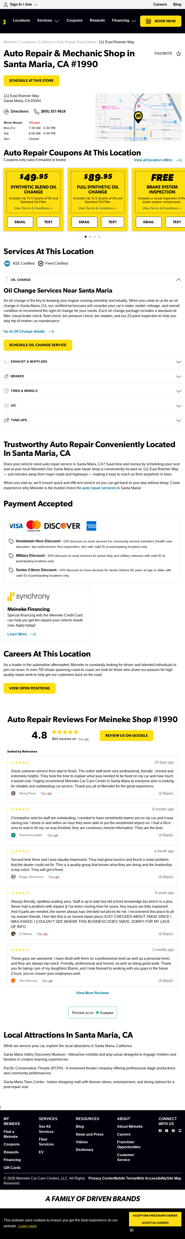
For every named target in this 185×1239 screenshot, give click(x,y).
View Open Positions (29, 688)
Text (48, 222)
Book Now (165, 21)
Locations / (29, 42)
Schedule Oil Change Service (38, 345)
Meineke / (12, 42)
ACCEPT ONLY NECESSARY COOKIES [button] (155, 1215)
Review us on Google (126, 735)
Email (20, 222)
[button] (132, 1230)
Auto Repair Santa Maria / (78, 42)
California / (47, 42)
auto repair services (99, 488)
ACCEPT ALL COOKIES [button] (155, 1222)
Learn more (27, 1226)
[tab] (86, 237)
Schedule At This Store (31, 80)
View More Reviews (92, 993)
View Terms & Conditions (31, 208)
